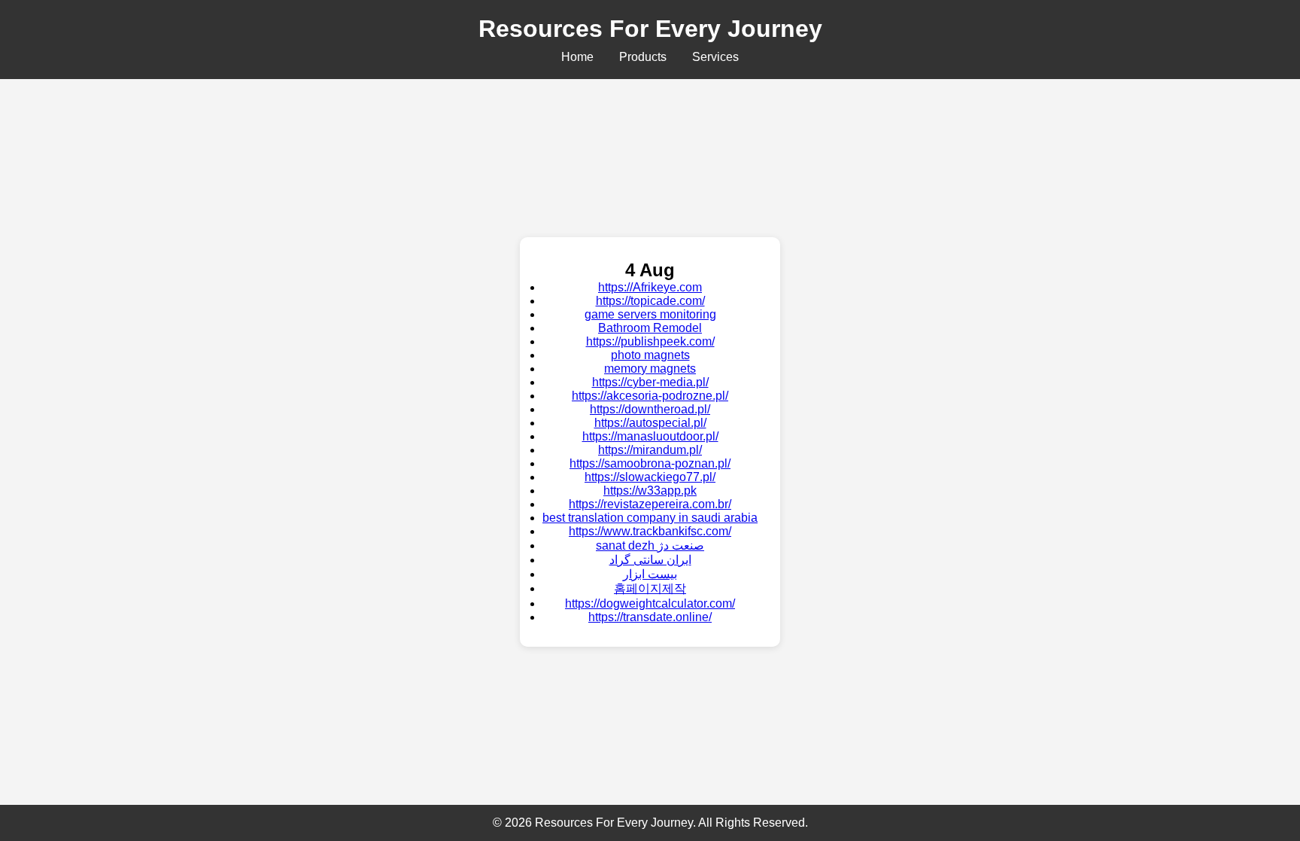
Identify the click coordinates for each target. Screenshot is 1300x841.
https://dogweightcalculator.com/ (650, 603)
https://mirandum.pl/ (650, 449)
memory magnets (650, 368)
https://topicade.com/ (650, 300)
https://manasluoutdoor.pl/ (650, 436)
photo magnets (650, 355)
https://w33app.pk (650, 490)
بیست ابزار (650, 574)
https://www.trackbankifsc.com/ (650, 531)
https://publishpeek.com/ (650, 341)
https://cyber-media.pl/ (650, 382)
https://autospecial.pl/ (650, 422)
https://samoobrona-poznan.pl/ (650, 463)
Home (577, 56)
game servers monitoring (650, 314)
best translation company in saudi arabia (650, 517)
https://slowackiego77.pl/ (650, 477)
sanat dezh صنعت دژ (650, 545)
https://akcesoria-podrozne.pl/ (650, 395)
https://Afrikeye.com (650, 287)
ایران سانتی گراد (650, 559)
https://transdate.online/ (650, 617)
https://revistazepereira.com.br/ (650, 504)
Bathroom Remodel (650, 327)
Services (715, 56)
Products (643, 56)
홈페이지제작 (650, 588)
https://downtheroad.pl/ (650, 409)
